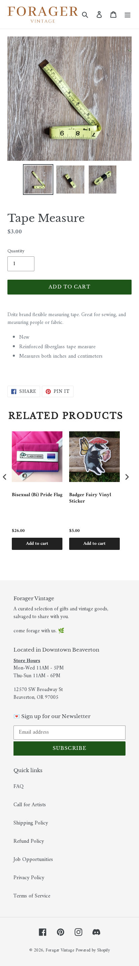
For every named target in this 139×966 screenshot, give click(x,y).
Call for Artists (29, 805)
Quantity (15, 251)
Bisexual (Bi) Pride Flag (37, 496)
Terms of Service (31, 896)
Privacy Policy (28, 878)
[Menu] (127, 14)
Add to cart (37, 543)
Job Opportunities (33, 859)
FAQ (18, 786)
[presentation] (4, 477)
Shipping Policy (30, 823)
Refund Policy (28, 841)
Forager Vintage (60, 950)
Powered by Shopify (93, 950)
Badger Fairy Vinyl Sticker (90, 499)
